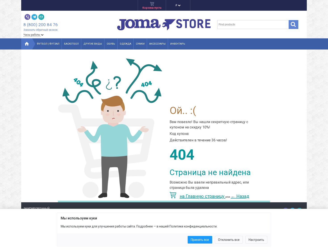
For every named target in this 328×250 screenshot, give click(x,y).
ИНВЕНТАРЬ (177, 43)
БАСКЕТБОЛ (71, 43)
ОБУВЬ (111, 43)
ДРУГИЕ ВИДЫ (92, 43)
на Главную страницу (202, 196)
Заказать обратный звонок (40, 29)
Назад (240, 196)
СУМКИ (140, 43)
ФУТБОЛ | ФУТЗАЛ (48, 43)
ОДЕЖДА (125, 43)
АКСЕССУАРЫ (157, 43)
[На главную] (26, 44)
